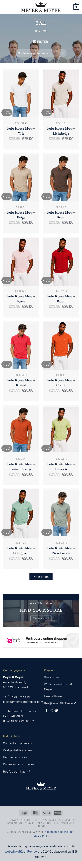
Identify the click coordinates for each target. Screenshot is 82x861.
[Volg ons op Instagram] (51, 710)
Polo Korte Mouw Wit (21, 131)
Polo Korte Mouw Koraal (21, 383)
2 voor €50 (49, 819)
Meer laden (41, 576)
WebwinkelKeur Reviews (22, 851)
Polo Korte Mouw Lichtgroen (21, 550)
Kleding (26, 819)
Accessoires (67, 819)
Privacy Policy (41, 836)
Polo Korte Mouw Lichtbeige (61, 131)
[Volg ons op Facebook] (46, 710)
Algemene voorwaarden (59, 831)
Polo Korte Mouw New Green (61, 550)
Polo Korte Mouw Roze (21, 299)
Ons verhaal (52, 677)
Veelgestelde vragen (17, 750)
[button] (5, 7)
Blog (41, 825)
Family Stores (53, 696)
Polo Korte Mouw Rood (61, 299)
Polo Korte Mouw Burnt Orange (21, 466)
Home (38, 31)
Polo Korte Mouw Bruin (61, 215)
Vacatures (68, 822)
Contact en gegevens (18, 743)
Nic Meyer (66, 703)
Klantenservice (48, 822)
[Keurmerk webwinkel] (41, 637)
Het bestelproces (15, 757)
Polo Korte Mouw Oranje (61, 383)
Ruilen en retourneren (18, 764)
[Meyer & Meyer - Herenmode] (41, 7)
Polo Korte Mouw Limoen (61, 466)
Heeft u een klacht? (16, 771)
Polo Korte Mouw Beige (21, 215)
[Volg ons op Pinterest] (56, 710)
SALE (37, 819)
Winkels (29, 822)
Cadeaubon (14, 822)
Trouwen (13, 819)
